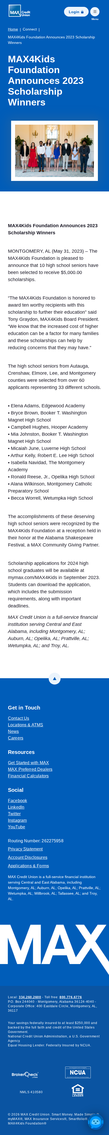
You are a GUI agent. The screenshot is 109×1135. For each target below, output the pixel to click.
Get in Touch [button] (24, 708)
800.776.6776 (71, 997)
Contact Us (18, 718)
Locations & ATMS (25, 725)
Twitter (39, 813)
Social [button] (16, 790)
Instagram (42, 820)
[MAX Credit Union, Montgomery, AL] (21, 11)
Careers (15, 738)
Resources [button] (21, 752)
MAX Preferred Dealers (30, 769)
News (13, 731)
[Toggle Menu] (95, 12)
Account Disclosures (27, 857)
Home (13, 29)
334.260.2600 (30, 997)
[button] (96, 1122)
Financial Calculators (28, 776)
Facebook (42, 800)
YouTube (41, 826)
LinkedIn (41, 807)
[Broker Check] (28, 1072)
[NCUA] (78, 1072)
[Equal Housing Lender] (77, 1089)
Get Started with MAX (28, 763)
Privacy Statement (25, 849)
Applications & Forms (28, 866)
